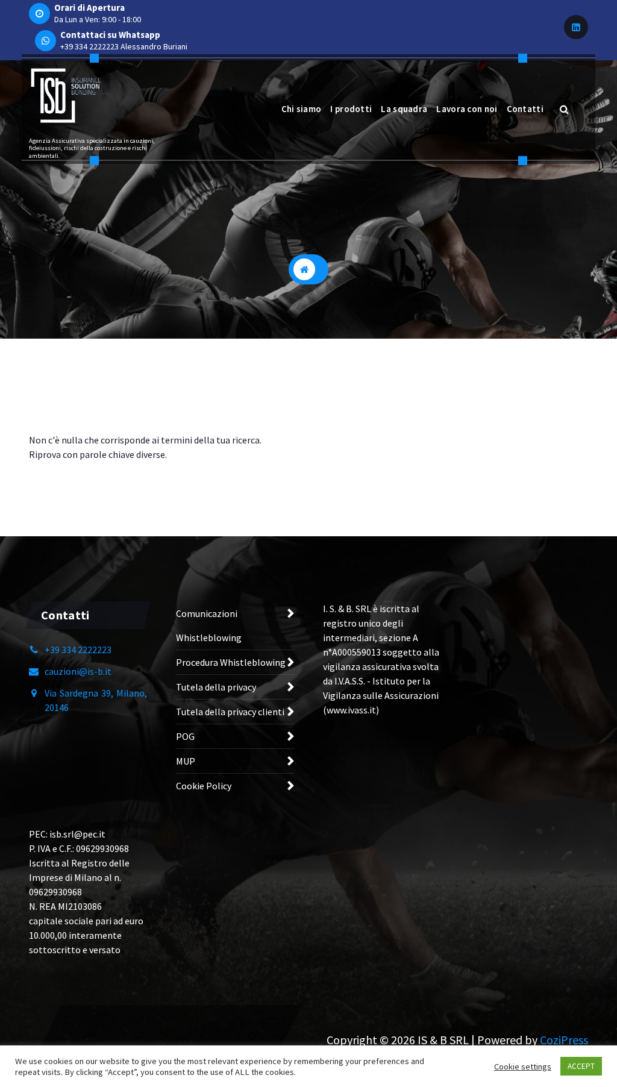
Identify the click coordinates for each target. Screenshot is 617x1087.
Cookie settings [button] (522, 1066)
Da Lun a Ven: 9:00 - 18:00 (97, 19)
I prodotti (351, 108)
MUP (185, 761)
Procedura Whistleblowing (231, 662)
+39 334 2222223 (89, 46)
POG (185, 736)
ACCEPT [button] (581, 1066)
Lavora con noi (466, 108)
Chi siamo (301, 108)
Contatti (525, 108)
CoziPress (564, 1039)
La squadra (404, 108)
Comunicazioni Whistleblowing (209, 625)
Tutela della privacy (216, 687)
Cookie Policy (203, 786)
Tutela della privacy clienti (230, 712)
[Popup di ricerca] (564, 109)
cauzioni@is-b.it (78, 671)
